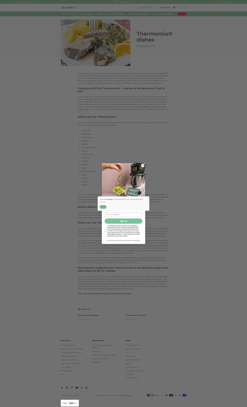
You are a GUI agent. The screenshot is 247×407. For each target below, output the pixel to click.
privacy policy (137, 240)
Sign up (123, 221)
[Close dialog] (142, 165)
